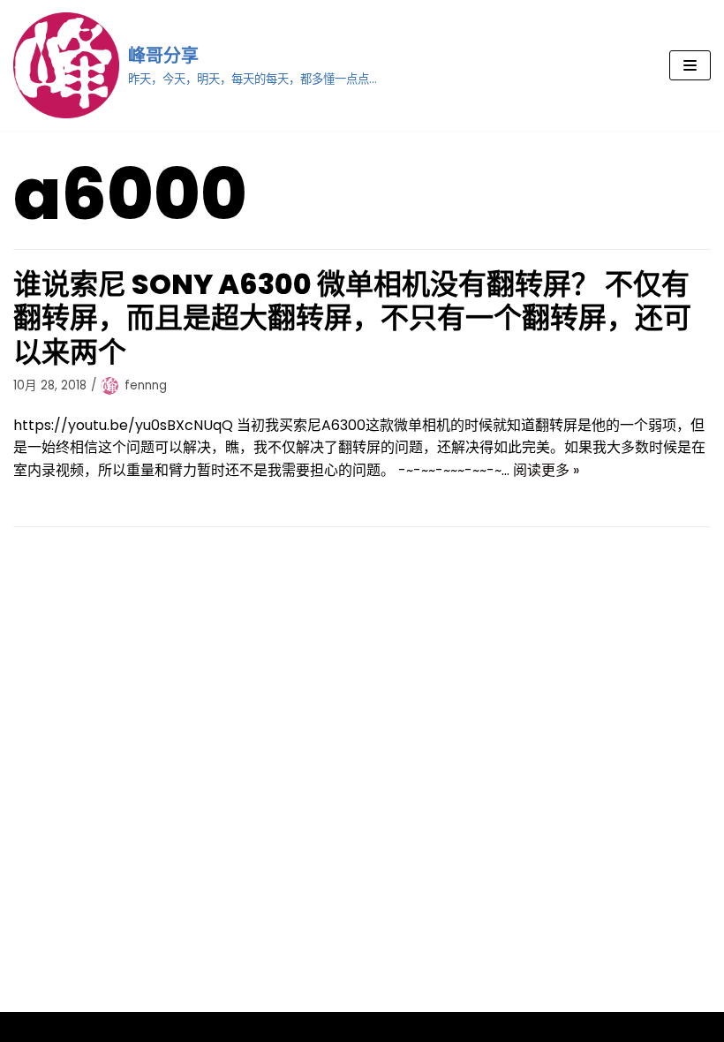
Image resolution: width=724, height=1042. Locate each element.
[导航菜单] (690, 65)
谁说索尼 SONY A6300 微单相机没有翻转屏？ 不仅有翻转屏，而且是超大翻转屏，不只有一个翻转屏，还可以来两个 (352, 318)
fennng (145, 385)
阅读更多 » (546, 470)
